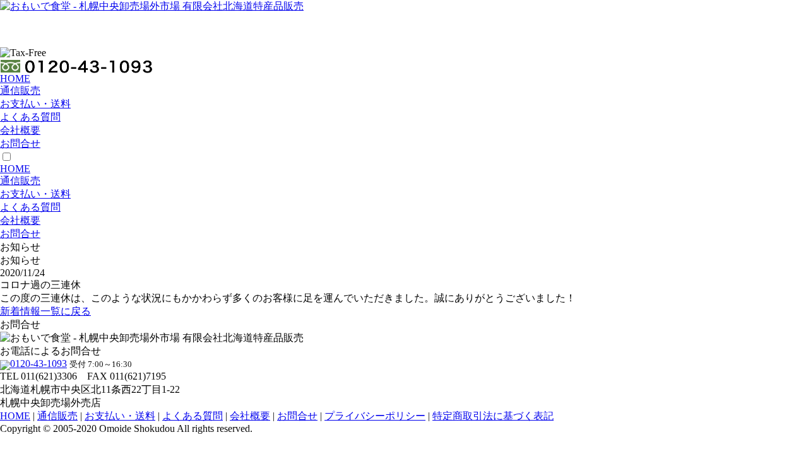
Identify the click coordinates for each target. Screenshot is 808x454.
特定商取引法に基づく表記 (493, 415)
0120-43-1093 (38, 363)
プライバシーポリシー (374, 415)
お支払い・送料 (35, 103)
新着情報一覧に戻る (45, 311)
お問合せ (20, 143)
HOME (15, 78)
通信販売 (20, 90)
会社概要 (20, 130)
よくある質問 (30, 117)
